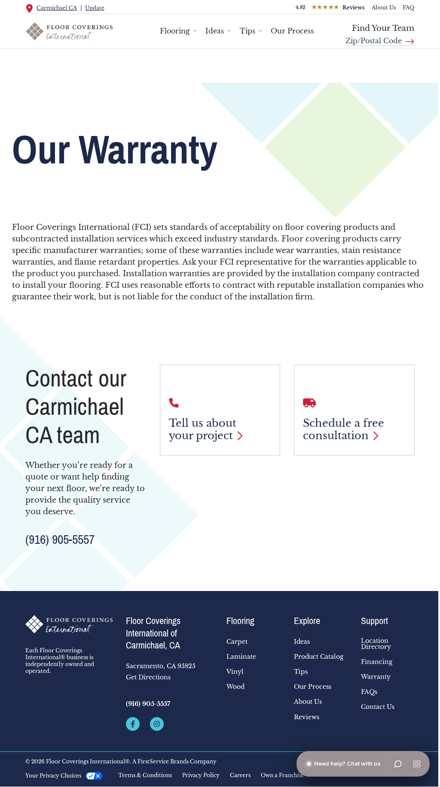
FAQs (369, 692)
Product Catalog (318, 657)
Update (94, 8)
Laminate (241, 657)
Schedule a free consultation (343, 429)
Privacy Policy (201, 775)
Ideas (214, 31)
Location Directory (376, 644)
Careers (240, 775)
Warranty (376, 677)
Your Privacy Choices (53, 775)
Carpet (237, 642)
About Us (384, 7)
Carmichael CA (57, 8)
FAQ (408, 7)
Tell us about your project (202, 429)
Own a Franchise (282, 775)
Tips (247, 31)
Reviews (306, 717)
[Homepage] (69, 624)
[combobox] (379, 38)
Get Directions (148, 677)
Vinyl (235, 672)
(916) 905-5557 (60, 539)
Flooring (175, 31)
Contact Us (377, 707)
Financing (376, 662)
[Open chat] (398, 764)
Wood (235, 687)
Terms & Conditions (145, 775)
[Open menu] (417, 764)
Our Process (292, 31)
